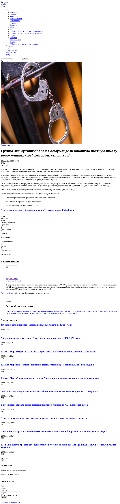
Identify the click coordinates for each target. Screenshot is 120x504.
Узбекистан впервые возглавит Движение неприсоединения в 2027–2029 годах (40, 338)
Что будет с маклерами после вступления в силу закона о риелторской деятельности (44, 418)
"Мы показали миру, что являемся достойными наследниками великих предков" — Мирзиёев (49, 391)
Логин (3, 486)
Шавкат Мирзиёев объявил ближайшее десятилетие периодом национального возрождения (47, 364)
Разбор (13, 42)
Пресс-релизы (15, 40)
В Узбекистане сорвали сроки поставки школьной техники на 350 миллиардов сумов (44, 405)
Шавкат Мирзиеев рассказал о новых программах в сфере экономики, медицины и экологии (48, 351)
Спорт (12, 27)
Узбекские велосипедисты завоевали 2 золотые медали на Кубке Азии (36, 325)
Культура (13, 25)
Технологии (15, 21)
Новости (9, 10)
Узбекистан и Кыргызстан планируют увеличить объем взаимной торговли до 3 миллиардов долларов (54, 431)
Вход (8, 55)
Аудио (12, 36)
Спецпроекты (11, 50)
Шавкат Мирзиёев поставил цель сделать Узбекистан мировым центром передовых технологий (50, 378)
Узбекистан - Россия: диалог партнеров (26, 33)
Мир (12, 29)
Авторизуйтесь (7, 293)
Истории (13, 38)
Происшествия (16, 19)
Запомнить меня (10, 495)
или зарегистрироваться (10, 502)
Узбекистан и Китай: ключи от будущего (26, 31)
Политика (14, 12)
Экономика (14, 14)
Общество (14, 17)
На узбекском (11, 52)
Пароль (4, 490)
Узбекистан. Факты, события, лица (24, 44)
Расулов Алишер (12, 279)
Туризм (13, 23)
